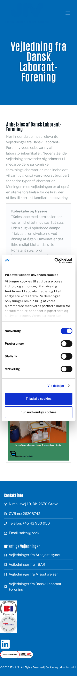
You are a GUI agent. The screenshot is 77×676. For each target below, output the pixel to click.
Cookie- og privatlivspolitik (61, 667)
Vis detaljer (55, 386)
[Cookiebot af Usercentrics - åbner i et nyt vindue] (54, 260)
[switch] (66, 343)
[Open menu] (67, 13)
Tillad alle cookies (39, 399)
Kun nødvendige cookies (38, 412)
